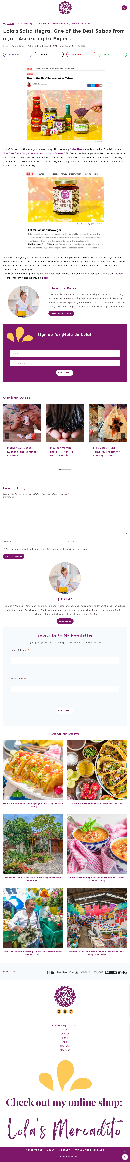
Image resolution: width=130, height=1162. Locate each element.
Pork (65, 1042)
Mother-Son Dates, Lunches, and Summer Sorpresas (21, 451)
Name (8, 541)
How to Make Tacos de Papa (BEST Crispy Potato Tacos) (33, 805)
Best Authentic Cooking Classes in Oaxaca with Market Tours (33, 953)
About (51, 1150)
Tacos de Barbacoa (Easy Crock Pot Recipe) (97, 803)
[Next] (123, 436)
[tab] (60, 469)
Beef (65, 1029)
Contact (64, 1150)
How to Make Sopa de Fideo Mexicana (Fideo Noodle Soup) (97, 879)
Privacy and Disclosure (89, 1150)
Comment (9, 497)
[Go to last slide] (7, 436)
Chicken (65, 1033)
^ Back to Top (34, 1150)
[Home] (4, 24)
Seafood (65, 1046)
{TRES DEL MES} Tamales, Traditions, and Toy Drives (107, 451)
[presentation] (22, 423)
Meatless (65, 1050)
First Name (18, 679)
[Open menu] (6, 7)
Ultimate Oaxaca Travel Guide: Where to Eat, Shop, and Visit (97, 953)
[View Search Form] (124, 7)
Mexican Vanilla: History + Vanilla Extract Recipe (61, 451)
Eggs (65, 1038)
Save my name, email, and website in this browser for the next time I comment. (47, 549)
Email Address (20, 650)
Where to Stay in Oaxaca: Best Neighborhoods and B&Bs (33, 879)
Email (72, 541)
